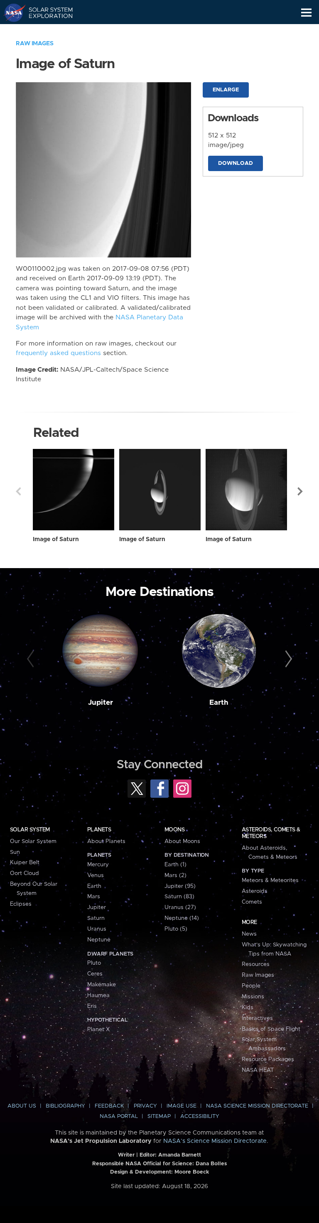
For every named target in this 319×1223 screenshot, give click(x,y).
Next (300, 491)
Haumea (98, 995)
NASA (11, 12)
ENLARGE (226, 90)
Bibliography (65, 1106)
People (251, 986)
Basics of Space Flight (271, 1029)
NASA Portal (119, 1116)
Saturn (96, 918)
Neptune (98, 940)
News (249, 934)
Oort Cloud (24, 873)
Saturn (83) (179, 896)
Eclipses (21, 904)
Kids (247, 1007)
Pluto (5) (175, 929)
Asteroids (254, 891)
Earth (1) (175, 865)
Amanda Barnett (179, 1155)
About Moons (182, 841)
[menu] (306, 12)
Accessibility (199, 1116)
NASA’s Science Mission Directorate (215, 1141)
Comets (252, 902)
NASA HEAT (258, 1070)
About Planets (106, 841)
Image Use (181, 1106)
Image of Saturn (56, 539)
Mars (93, 896)
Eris (92, 1006)
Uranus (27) (180, 907)
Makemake (101, 985)
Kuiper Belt (24, 862)
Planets (99, 830)
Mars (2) (175, 875)
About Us (21, 1106)
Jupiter (100, 702)
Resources (256, 964)
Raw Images (34, 44)
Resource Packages (268, 1059)
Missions (253, 997)
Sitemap (159, 1116)
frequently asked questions (58, 353)
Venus (95, 875)
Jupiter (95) (180, 886)
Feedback (109, 1106)
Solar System (30, 830)
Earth (218, 702)
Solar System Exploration (46, 12)
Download (235, 163)
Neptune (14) (181, 918)
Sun (15, 852)
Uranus (96, 929)
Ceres (95, 974)
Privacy (145, 1106)
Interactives (257, 1018)
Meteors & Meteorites (270, 880)
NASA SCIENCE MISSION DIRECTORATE (257, 1106)
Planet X (98, 1029)
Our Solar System (33, 841)
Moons (174, 830)
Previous (18, 491)
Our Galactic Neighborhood (46, 31)
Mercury (98, 865)
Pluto (94, 963)
